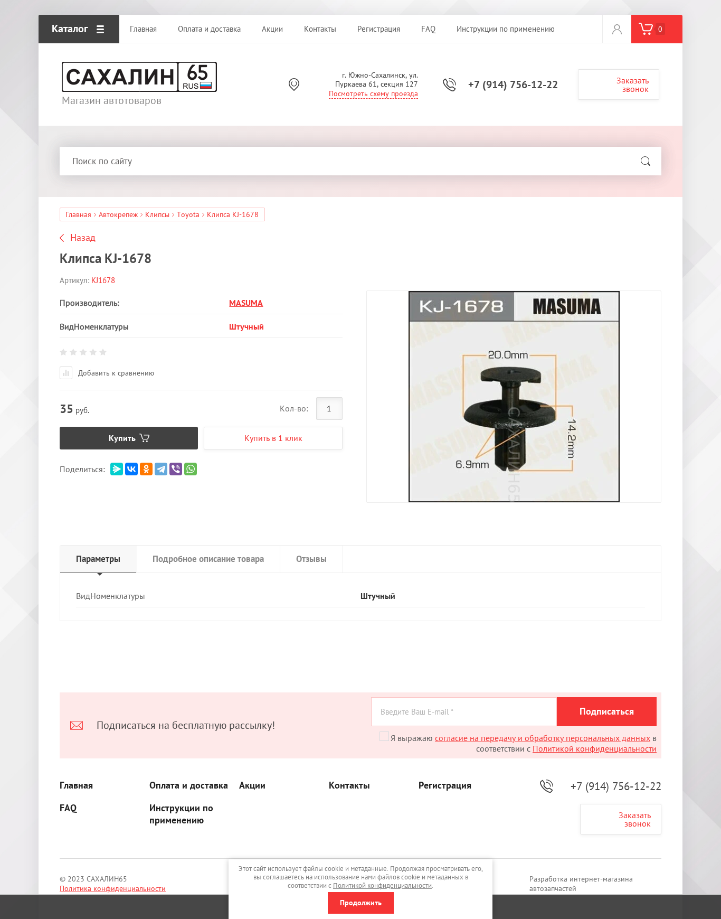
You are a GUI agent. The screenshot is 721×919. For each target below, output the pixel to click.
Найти (645, 161)
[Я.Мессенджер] (116, 469)
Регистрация (445, 785)
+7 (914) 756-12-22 (513, 84)
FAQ (68, 808)
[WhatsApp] (190, 469)
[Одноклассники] (146, 469)
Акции (252, 785)
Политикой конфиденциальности (595, 748)
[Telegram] (161, 469)
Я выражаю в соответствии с (524, 743)
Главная (78, 214)
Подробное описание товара (208, 559)
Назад (83, 237)
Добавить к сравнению (115, 373)
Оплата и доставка (188, 785)
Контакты (349, 785)
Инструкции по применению (181, 814)
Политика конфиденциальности (113, 888)
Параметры (98, 559)
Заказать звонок (632, 84)
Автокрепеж (118, 214)
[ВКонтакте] (131, 469)
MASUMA (246, 302)
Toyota (188, 214)
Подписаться (607, 711)
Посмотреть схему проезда (373, 93)
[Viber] (175, 469)
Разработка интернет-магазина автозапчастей (581, 883)
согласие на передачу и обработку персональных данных (542, 738)
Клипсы (157, 214)
